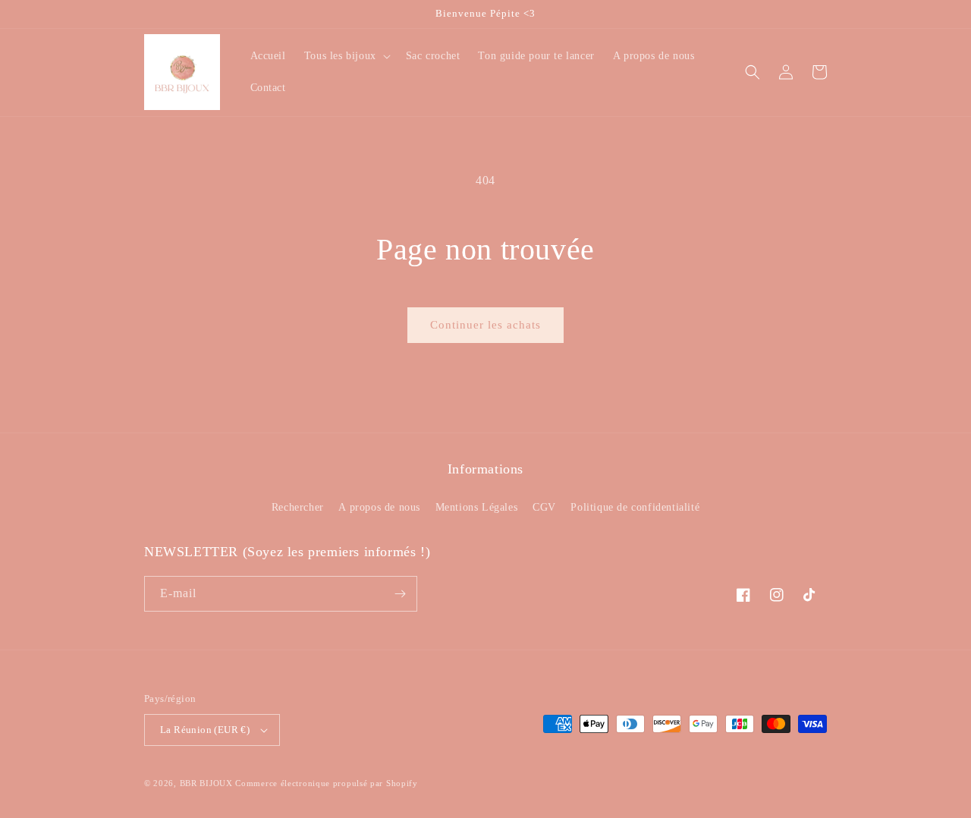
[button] (346, 56)
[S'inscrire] (399, 594)
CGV (544, 507)
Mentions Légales (476, 507)
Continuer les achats (485, 325)
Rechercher (298, 507)
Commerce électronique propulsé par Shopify (326, 783)
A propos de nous (379, 507)
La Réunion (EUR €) (205, 729)
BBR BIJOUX (206, 783)
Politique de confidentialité (634, 507)
